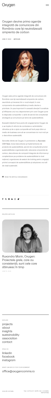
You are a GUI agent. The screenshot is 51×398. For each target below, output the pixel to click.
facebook (8, 356)
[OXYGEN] (8, 5)
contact (7, 342)
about (6, 327)
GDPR (37, 391)
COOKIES (45, 391)
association (9, 338)
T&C (25, 391)
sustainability (10, 334)
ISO (40, 391)
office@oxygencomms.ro (18, 371)
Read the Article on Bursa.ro (16, 177)
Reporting (45, 392)
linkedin (7, 353)
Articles (17, 39)
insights (7, 331)
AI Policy (30, 391)
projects (7, 324)
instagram (8, 360)
